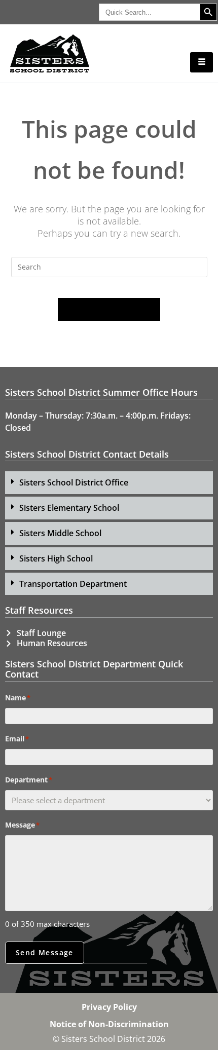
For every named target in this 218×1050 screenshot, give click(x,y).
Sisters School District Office (73, 482)
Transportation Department (73, 583)
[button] (109, 482)
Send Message (45, 952)
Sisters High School (56, 558)
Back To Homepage (109, 309)
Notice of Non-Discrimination (109, 1024)
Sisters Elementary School (69, 507)
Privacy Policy (109, 1007)
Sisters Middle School (60, 533)
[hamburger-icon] (201, 62)
